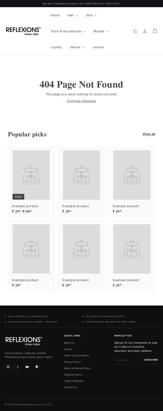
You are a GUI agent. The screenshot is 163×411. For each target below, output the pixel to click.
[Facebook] (17, 367)
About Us (69, 342)
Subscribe (151, 359)
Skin (89, 15)
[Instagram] (8, 367)
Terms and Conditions (76, 355)
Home (55, 15)
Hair (71, 15)
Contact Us (70, 387)
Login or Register (73, 380)
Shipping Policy (73, 374)
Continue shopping (81, 101)
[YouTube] (27, 367)
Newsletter (123, 335)
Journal (98, 47)
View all (149, 134)
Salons (75, 47)
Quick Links (72, 335)
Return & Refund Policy (77, 368)
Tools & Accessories (66, 31)
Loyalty (56, 47)
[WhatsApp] (36, 367)
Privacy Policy (72, 361)
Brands (99, 31)
